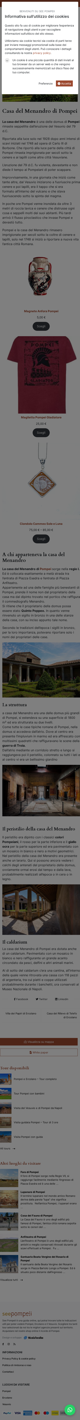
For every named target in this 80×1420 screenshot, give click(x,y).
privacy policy (42, 53)
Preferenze (46, 83)
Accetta (65, 83)
